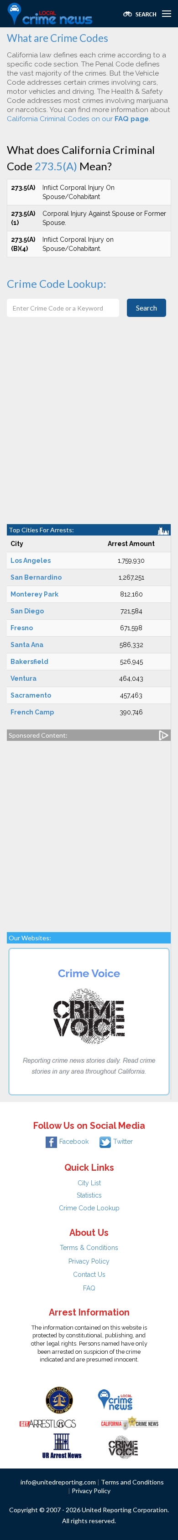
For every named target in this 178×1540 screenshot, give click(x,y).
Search (146, 307)
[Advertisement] (89, 431)
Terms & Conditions (89, 1247)
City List (89, 1183)
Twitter (123, 1141)
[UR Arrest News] (62, 1445)
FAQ (89, 1288)
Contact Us (89, 1274)
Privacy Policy (89, 1261)
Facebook (74, 1141)
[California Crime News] (130, 1422)
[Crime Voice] (123, 1445)
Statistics (89, 1195)
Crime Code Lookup (89, 1208)
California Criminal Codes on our (78, 119)
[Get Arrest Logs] (48, 1422)
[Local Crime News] (115, 1399)
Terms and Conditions (132, 1482)
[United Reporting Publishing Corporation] (59, 1399)
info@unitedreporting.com (58, 1482)
